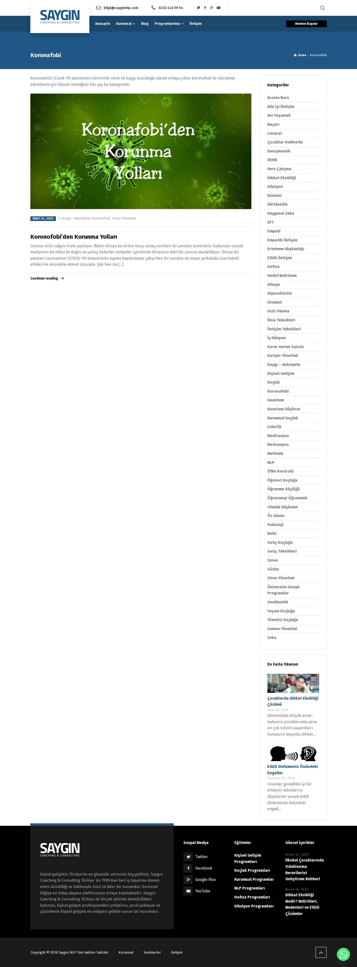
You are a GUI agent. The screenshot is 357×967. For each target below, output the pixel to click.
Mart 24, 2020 (43, 218)
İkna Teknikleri (281, 320)
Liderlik (274, 426)
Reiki (272, 533)
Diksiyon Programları (254, 906)
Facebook (203, 868)
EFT (270, 222)
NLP (270, 462)
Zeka (271, 637)
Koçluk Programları (252, 870)
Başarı (273, 124)
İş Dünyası (276, 337)
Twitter (201, 856)
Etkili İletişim (279, 257)
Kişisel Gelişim (280, 373)
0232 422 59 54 (171, 8)
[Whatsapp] (343, 954)
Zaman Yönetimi (282, 628)
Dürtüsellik (277, 204)
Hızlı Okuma (278, 311)
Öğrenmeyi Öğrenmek (287, 498)
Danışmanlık (278, 151)
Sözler (273, 569)
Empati (273, 231)
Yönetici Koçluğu (282, 619)
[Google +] (212, 8)
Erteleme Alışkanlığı (285, 248)
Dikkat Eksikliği (281, 178)
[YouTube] (218, 8)
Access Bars (278, 97)
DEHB (272, 160)
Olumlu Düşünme (282, 507)
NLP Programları (249, 888)
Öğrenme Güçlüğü (283, 489)
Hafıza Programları (252, 897)
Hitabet (274, 302)
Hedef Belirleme (282, 275)
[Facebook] (205, 8)
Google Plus (205, 879)
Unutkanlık (277, 602)
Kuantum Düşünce (283, 409)
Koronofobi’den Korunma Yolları (73, 236)
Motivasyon (278, 444)
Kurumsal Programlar (254, 879)
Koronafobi (101, 218)
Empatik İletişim (282, 240)
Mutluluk (275, 453)
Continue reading (44, 278)
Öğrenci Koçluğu (282, 480)
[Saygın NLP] (60, 16)
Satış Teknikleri (282, 551)
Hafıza (273, 266)
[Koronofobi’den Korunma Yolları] (140, 151)
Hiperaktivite (279, 293)
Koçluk (273, 382)
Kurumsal (126, 952)
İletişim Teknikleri (284, 329)
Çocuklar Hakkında (285, 142)
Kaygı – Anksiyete (283, 364)
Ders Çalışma (279, 169)
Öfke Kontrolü (280, 471)
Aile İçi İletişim (280, 106)
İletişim (176, 952)
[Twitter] (198, 8)
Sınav (272, 560)
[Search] (322, 8)
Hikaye (273, 284)
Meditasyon (278, 435)
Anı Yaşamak (279, 115)
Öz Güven (276, 515)
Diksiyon (275, 186)
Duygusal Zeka (280, 213)
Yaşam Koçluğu (281, 611)
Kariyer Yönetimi (282, 355)
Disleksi (274, 195)
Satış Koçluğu (280, 542)
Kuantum (275, 400)
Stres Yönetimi (124, 218)
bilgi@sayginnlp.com (121, 8)
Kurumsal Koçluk (282, 418)
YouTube (202, 891)
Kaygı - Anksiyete (76, 218)
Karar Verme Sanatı (285, 346)
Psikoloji (275, 524)
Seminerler (152, 952)
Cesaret (274, 133)
